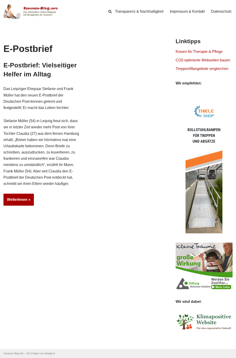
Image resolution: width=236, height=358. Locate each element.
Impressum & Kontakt (187, 11)
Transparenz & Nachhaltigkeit (139, 11)
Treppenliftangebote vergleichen (202, 69)
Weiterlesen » (16, 201)
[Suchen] (110, 11)
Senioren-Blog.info (13, 353)
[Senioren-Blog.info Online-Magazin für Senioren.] (32, 11)
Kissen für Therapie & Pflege (199, 52)
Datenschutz (221, 11)
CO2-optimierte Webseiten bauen (203, 60)
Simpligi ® (49, 353)
